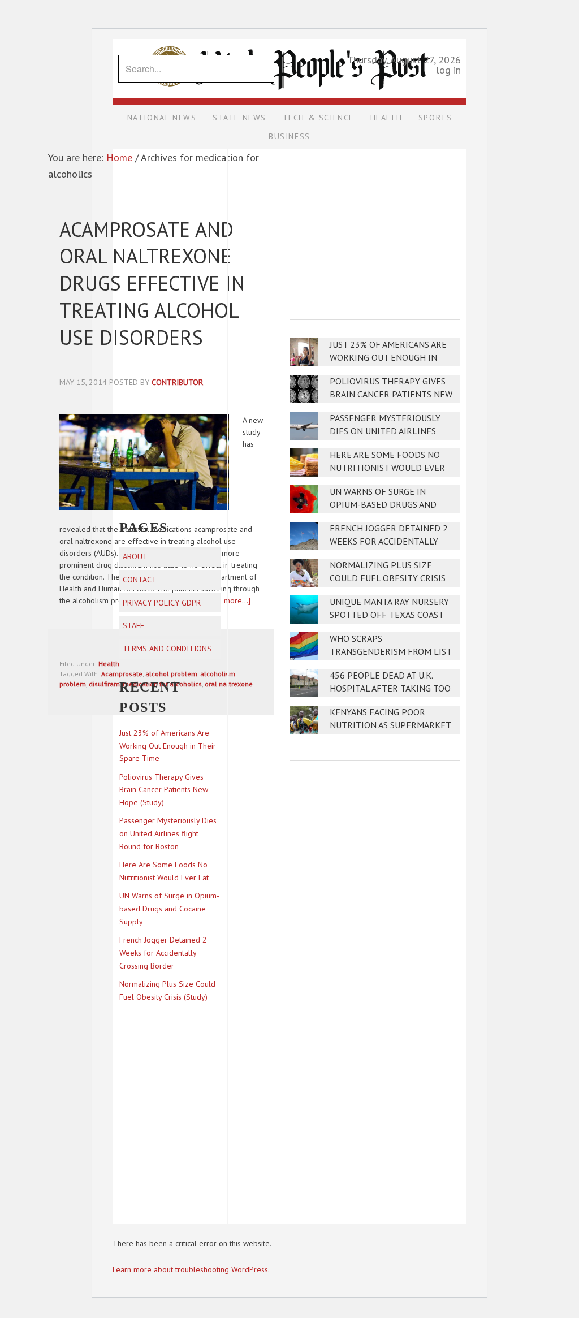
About (135, 556)
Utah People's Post (289, 38)
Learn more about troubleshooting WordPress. (191, 1269)
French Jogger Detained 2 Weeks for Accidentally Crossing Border (389, 541)
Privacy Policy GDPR (162, 603)
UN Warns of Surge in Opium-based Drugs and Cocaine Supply (383, 505)
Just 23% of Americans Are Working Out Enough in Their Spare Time (388, 358)
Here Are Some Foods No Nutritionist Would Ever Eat (387, 468)
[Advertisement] (375, 226)
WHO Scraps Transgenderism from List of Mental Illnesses (390, 652)
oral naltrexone (229, 684)
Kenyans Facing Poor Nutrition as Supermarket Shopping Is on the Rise (390, 725)
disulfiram (104, 684)
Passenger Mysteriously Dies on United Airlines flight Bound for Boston (388, 431)
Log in (448, 69)
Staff (133, 625)
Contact (140, 579)
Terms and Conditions (167, 648)
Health (108, 663)
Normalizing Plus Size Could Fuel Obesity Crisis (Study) (388, 578)
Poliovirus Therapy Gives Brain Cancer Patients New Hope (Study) (391, 394)
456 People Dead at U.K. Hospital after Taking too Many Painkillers (390, 688)
